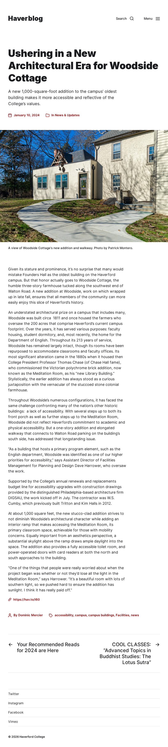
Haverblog (25, 18)
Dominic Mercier (30, 615)
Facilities (122, 615)
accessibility (64, 615)
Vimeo (13, 721)
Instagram (16, 703)
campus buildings (101, 615)
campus (81, 615)
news (135, 615)
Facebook (16, 712)
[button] (125, 18)
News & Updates (67, 115)
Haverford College (32, 736)
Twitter (13, 694)
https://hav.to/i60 (26, 599)
